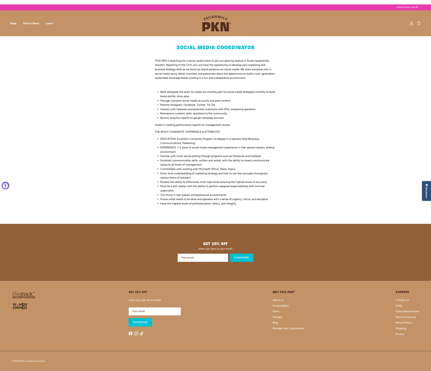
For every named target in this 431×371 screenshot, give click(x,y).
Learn (49, 23)
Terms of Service (406, 317)
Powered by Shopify (35, 361)
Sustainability (281, 305)
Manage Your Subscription (288, 328)
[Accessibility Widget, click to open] (5, 185)
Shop (13, 23)
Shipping (401, 328)
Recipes (277, 317)
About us (278, 300)
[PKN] (215, 23)
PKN (22, 361)
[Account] (410, 23)
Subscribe (241, 257)
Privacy (400, 334)
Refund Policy (404, 322)
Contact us (402, 300)
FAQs (399, 305)
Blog (275, 322)
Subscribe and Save (407, 311)
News (276, 311)
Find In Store (31, 23)
